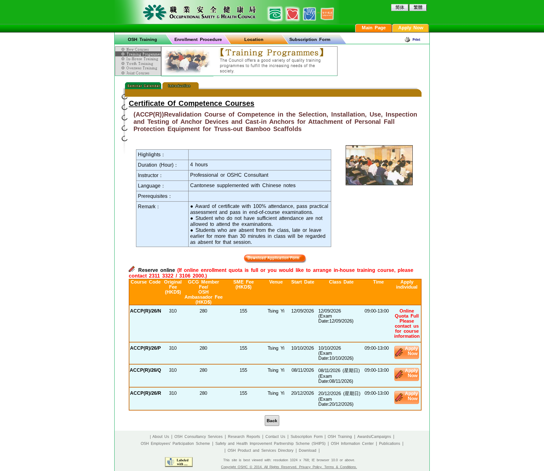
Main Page (374, 27)
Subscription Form (309, 39)
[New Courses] (139, 48)
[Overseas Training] (139, 68)
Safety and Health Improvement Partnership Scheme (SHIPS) (270, 443)
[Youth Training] (139, 63)
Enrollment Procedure (198, 39)
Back (272, 420)
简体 (399, 7)
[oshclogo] (227, 12)
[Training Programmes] (139, 53)
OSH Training (142, 39)
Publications (389, 443)
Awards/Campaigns (374, 436)
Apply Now (410, 27)
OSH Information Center (352, 443)
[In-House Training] (139, 58)
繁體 (418, 7)
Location (254, 39)
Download (307, 450)
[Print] (416, 40)
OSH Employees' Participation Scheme (175, 443)
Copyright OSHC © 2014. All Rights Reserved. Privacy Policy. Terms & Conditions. (289, 467)
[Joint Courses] (139, 73)
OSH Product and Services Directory (260, 450)
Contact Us (275, 436)
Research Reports (244, 436)
